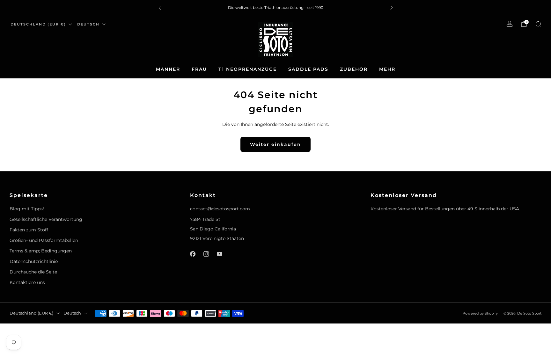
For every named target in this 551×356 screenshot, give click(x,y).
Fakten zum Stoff (29, 230)
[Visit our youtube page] (219, 253)
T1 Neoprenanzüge (247, 69)
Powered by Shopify (480, 313)
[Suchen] (538, 24)
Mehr (387, 69)
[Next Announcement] (391, 8)
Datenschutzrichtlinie (34, 261)
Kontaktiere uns (27, 282)
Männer (168, 69)
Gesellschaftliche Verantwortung (46, 219)
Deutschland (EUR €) (38, 24)
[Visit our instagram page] (206, 253)
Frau (199, 69)
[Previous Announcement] (160, 8)
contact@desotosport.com (220, 209)
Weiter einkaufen (275, 144)
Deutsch (88, 24)
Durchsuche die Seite (33, 272)
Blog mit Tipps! (27, 209)
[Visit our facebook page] (192, 253)
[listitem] (275, 7)
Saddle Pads (308, 69)
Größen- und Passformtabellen (44, 240)
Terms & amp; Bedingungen (41, 251)
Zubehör (354, 69)
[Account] (509, 24)
